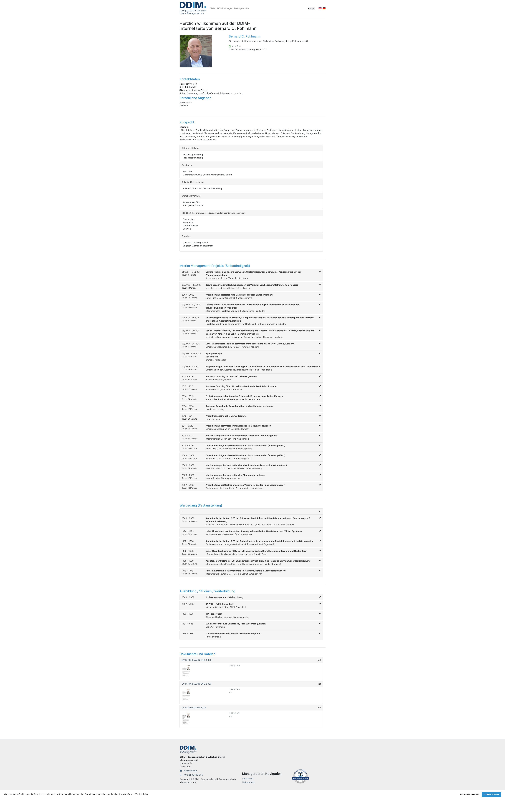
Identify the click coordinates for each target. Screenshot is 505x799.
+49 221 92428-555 (193, 774)
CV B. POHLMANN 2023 (194, 707)
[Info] (300, 776)
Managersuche (241, 8)
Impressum (247, 778)
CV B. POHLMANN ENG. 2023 (196, 660)
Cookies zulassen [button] (491, 794)
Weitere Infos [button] (141, 794)
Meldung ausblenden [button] (469, 794)
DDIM (212, 8)
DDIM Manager (224, 8)
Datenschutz (248, 782)
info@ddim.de (190, 770)
